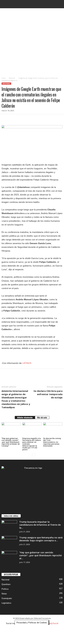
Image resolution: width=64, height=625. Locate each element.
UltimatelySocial (51, 623)
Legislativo (6, 603)
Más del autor (42, 417)
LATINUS (26, 363)
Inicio (3, 78)
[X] (12, 119)
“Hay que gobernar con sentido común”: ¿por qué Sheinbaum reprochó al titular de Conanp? (11, 442)
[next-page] (34, 454)
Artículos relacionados (25, 417)
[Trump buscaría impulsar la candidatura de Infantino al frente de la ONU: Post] (9, 526)
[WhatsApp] (26, 119)
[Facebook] (5, 119)
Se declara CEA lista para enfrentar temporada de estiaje (48, 394)
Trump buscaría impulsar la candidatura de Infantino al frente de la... (40, 524)
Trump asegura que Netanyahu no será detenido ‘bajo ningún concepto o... (40, 539)
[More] (33, 119)
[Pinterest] (19, 119)
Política (5, 589)
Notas (4, 593)
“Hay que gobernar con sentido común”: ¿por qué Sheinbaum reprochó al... (40, 555)
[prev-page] (30, 454)
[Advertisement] (32, 42)
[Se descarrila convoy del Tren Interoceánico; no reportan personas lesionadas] (52, 429)
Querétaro (6, 584)
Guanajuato (7, 598)
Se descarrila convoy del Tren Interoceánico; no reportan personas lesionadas (52, 442)
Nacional (12, 78)
